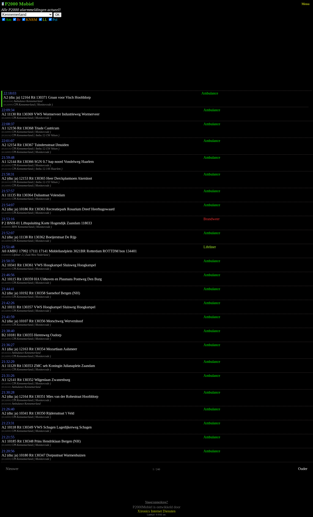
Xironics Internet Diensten (156, 511)
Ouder (302, 469)
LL (45, 20)
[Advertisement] (156, 56)
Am (8, 20)
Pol (54, 20)
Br (18, 20)
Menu (306, 4)
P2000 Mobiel (19, 3)
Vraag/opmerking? (156, 502)
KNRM (31, 20)
